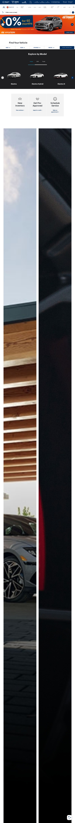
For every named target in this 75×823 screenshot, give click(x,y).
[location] (51, 2)
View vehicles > (20, 110)
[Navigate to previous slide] (1, 24)
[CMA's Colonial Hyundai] (8, 7)
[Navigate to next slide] (74, 24)
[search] (73, 7)
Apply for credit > (37, 110)
